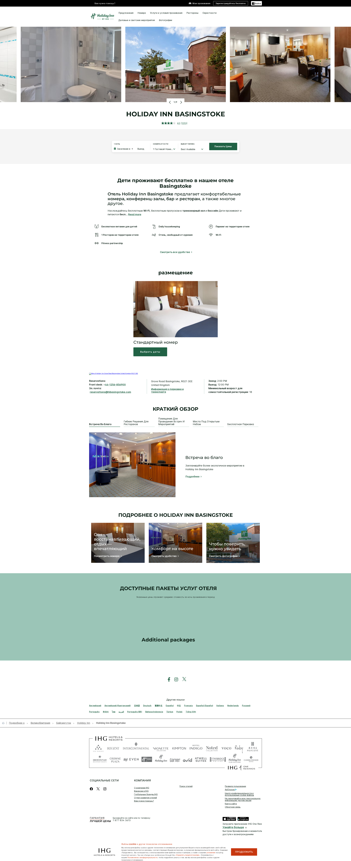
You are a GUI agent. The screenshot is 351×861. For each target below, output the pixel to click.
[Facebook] (92, 789)
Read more (134, 214)
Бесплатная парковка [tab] (240, 424)
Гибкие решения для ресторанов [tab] (136, 423)
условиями (210, 852)
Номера (142, 13)
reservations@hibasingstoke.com (110, 392)
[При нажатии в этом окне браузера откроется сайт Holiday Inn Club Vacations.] (235, 759)
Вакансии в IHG (141, 791)
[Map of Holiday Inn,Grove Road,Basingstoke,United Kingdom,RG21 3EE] (113, 373)
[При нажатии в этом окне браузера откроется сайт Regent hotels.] (113, 748)
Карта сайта (231, 803)
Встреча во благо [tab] (100, 424)
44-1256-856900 (115, 384)
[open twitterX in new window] (182, 679)
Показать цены (223, 146)
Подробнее (192, 476)
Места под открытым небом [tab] (206, 423)
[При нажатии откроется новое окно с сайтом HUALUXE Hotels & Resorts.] (252, 748)
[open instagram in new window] (175, 679)
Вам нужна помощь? (105, 3)
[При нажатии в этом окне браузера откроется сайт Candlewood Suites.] (251, 759)
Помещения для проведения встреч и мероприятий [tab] (171, 421)
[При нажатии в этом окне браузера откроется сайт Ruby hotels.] (239, 748)
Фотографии (165, 20)
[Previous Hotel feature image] (170, 102)
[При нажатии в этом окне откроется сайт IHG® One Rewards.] (241, 767)
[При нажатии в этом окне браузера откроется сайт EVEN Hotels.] (131, 759)
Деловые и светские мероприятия (136, 20)
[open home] (4, 723)
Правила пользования (235, 786)
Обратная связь (232, 807)
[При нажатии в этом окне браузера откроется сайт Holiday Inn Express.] (146, 759)
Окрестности (209, 13)
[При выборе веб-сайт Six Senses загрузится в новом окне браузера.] (98, 748)
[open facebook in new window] (167, 679)
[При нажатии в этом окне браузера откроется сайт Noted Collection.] (212, 748)
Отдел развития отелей (145, 797)
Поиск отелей (186, 786)
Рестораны (192, 13)
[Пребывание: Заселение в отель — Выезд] (130, 148)
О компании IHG (141, 788)
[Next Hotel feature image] (180, 102)
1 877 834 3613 (122, 820)
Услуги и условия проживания (166, 13)
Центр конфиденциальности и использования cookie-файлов (239, 794)
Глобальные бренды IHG (146, 794)
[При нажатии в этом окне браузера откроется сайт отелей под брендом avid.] (187, 759)
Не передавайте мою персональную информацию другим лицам (243, 799)
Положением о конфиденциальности (142, 857)
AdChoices (230, 789)
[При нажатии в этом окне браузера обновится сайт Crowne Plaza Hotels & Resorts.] (115, 759)
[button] (256, 3)
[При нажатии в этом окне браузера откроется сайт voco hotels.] (226, 748)
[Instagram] (104, 789)
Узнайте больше (233, 827)
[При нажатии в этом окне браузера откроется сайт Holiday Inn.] (161, 759)
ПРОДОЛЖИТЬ (244, 852)
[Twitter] (98, 789)
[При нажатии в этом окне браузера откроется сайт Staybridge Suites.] (218, 759)
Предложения (125, 13)
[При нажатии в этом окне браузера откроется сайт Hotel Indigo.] (196, 748)
